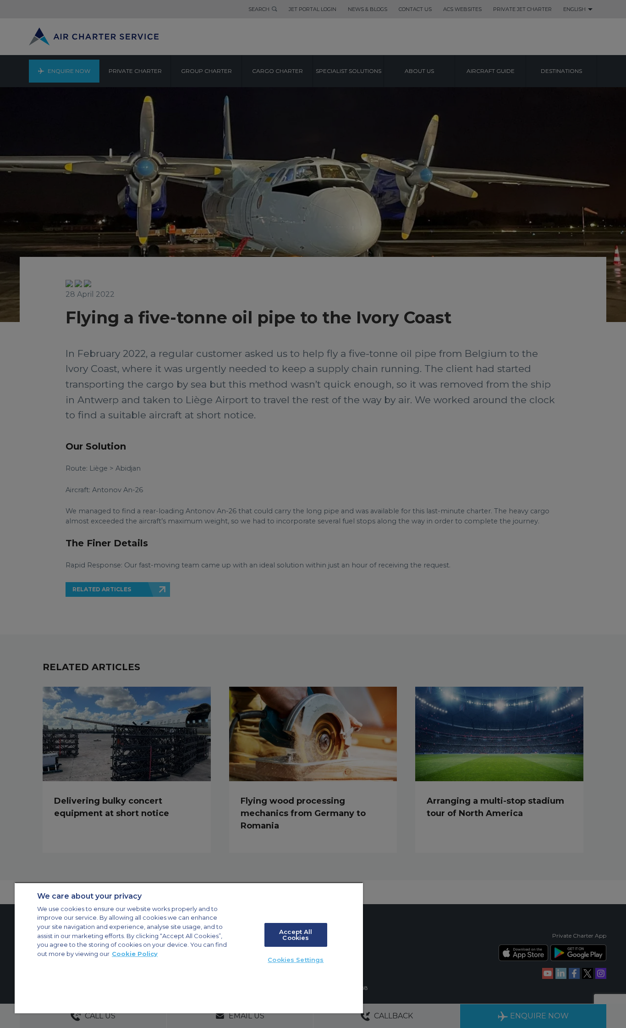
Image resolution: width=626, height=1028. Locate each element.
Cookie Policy (135, 953)
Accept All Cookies (295, 934)
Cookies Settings (296, 959)
